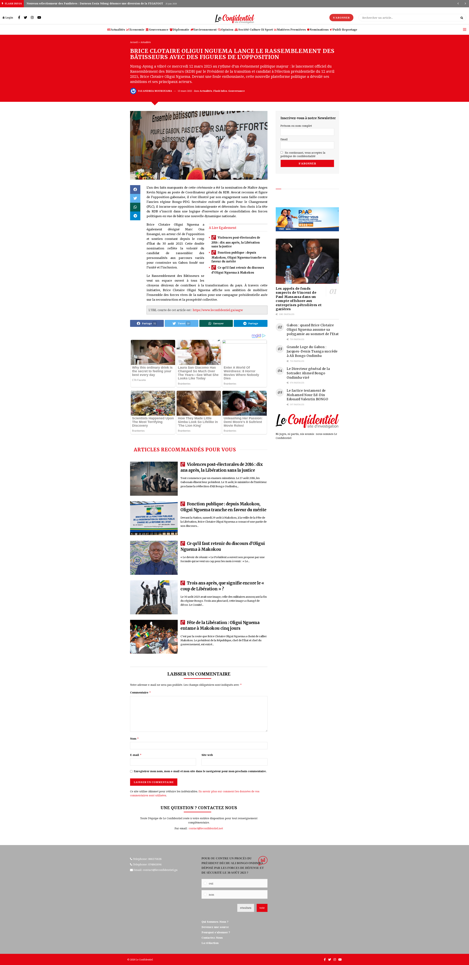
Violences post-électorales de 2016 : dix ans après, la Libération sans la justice (235, 242)
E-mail (136, 755)
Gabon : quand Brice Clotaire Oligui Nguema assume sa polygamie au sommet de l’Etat (313, 329)
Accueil (134, 42)
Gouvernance (158, 29)
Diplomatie (181, 29)
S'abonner (341, 17)
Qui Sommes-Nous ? (215, 921)
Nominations (319, 29)
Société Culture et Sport (255, 29)
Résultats (245, 908)
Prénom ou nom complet (296, 125)
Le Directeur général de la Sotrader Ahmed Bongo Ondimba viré (308, 373)
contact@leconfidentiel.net (206, 828)
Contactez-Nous (212, 937)
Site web (207, 755)
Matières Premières (291, 29)
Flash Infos (220, 90)
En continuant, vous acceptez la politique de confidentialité (302, 154)
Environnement (205, 29)
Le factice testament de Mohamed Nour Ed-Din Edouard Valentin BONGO (307, 395)
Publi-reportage (345, 29)
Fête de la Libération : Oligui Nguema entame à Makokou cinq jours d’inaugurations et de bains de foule (219, 628)
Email (284, 139)
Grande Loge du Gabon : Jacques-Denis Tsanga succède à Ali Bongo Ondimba (312, 351)
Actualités (118, 29)
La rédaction (210, 943)
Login (9, 17)
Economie (137, 29)
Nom (134, 738)
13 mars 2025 (185, 90)
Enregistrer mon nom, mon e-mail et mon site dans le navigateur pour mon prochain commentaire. (200, 771)
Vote (262, 908)
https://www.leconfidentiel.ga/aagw (218, 310)
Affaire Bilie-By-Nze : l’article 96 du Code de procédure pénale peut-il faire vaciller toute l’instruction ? (96, 3)
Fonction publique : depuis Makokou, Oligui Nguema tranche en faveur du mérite (238, 257)
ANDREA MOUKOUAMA (157, 90)
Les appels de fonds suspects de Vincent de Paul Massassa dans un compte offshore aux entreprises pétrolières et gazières (299, 298)
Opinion (227, 29)
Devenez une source (215, 927)
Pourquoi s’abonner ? (216, 932)
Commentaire (140, 692)
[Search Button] (462, 17)
